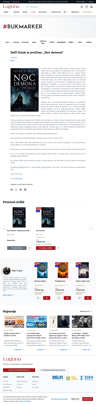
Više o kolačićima (25, 401)
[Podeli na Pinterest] (21, 190)
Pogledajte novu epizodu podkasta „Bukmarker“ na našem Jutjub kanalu (48, 1)
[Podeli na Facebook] (11, 190)
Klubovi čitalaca (80, 2)
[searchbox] (50, 7)
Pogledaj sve (84, 311)
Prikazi (12, 60)
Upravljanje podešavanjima (59, 399)
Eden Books (6, 2)
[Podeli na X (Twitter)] (16, 190)
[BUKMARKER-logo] (22, 26)
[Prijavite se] (81, 6)
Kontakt (90, 2)
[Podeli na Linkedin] (25, 190)
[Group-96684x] (87, 378)
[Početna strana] (11, 7)
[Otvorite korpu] (91, 6)
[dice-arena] (72, 378)
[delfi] (57, 378)
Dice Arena (16, 2)
